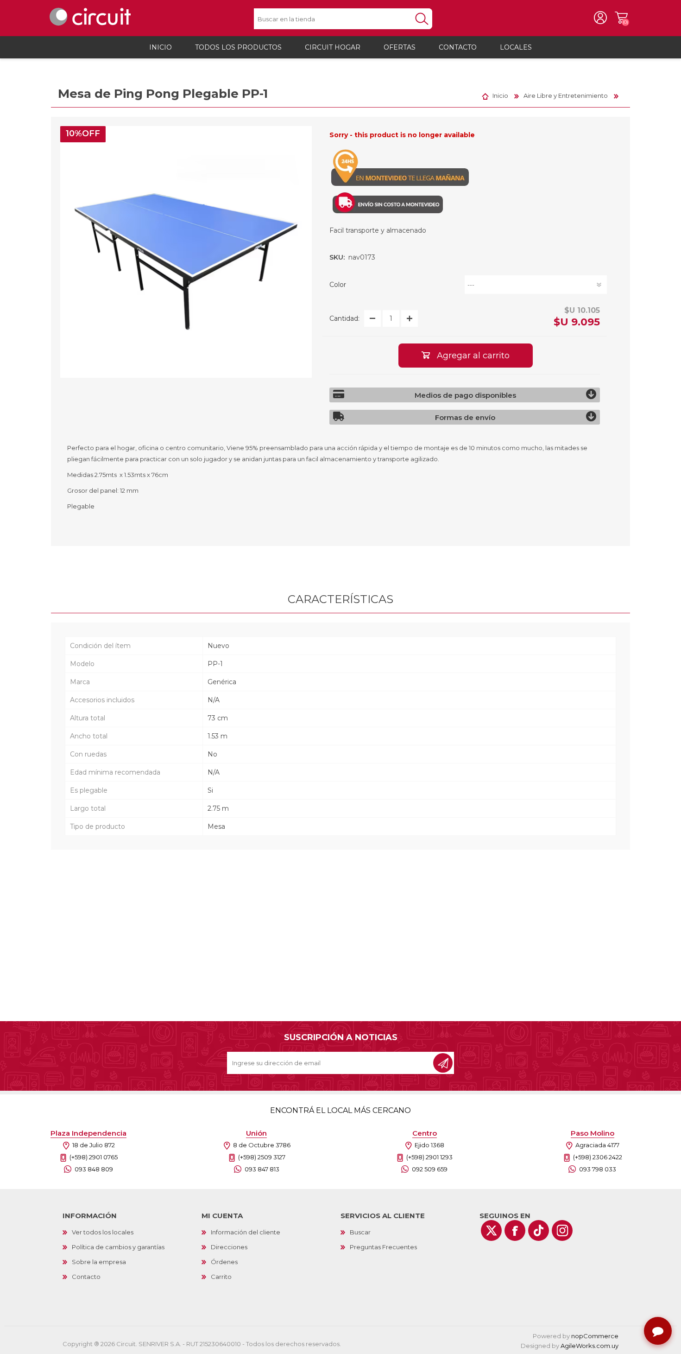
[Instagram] (562, 1230)
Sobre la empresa (99, 1261)
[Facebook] (514, 1230)
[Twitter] (491, 1230)
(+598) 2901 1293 (429, 1157)
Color (337, 284)
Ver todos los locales (102, 1232)
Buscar (360, 1232)
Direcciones (229, 1247)
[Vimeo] (538, 1230)
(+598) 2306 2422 (597, 1157)
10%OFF (83, 133)
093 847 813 (262, 1169)
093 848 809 (94, 1169)
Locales (516, 47)
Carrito (621, 18)
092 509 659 (430, 1169)
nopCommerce (594, 1336)
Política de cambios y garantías (118, 1247)
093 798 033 (597, 1169)
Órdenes (224, 1261)
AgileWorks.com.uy (589, 1345)
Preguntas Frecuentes (383, 1247)
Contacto (86, 1276)
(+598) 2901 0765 (93, 1157)
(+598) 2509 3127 (261, 1157)
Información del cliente (245, 1232)
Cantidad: (344, 318)
